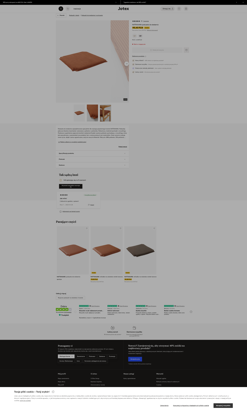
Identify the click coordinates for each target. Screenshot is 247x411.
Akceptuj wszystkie (223, 405)
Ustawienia (164, 405)
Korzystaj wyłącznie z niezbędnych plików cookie (191, 405)
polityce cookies (25, 400)
